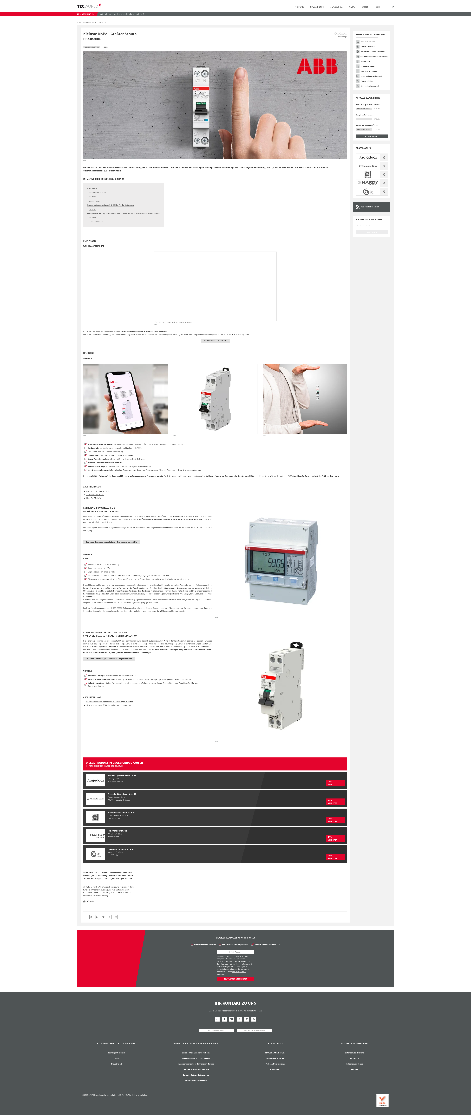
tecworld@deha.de (239, 972)
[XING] (91, 917)
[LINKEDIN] (97, 917)
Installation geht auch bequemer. (368, 105)
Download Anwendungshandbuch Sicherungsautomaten (109, 701)
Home (79, 22)
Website (90, 901)
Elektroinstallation (99, 22)
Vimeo (231, 1019)
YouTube (239, 1019)
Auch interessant (96, 201)
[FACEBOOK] (85, 917)
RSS (253, 1019)
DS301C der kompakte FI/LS (97, 491)
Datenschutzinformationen (227, 961)
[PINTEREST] (109, 917)
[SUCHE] (392, 7)
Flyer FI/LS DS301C (93, 498)
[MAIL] (116, 917)
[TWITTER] (103, 917)
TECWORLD (89, 5)
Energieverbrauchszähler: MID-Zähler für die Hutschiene (110, 205)
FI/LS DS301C (92, 188)
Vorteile (92, 196)
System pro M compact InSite (367, 125)
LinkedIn (217, 1019)
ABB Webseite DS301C (95, 494)
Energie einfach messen (364, 115)
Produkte (86, 22)
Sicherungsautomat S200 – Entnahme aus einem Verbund (109, 705)
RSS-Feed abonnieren (370, 206)
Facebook (224, 1019)
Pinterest (246, 1019)
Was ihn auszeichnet (97, 192)
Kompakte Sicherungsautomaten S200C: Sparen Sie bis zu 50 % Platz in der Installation (123, 213)
